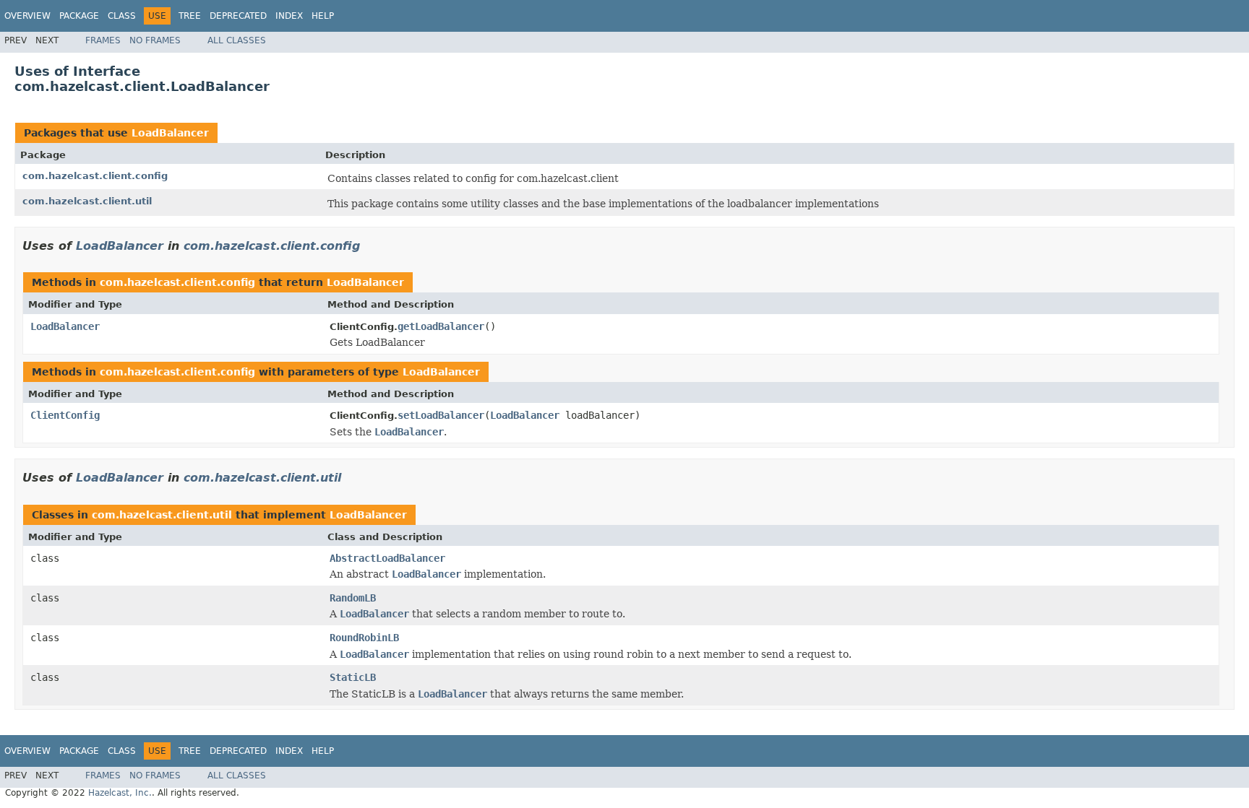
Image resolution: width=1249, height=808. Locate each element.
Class (122, 16)
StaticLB (353, 677)
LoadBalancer (170, 133)
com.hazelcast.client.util (87, 201)
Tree (190, 16)
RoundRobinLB (364, 637)
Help (323, 16)
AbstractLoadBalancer (387, 558)
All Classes (236, 40)
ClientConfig (65, 415)
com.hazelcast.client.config (95, 175)
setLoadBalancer (441, 415)
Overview (27, 16)
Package (79, 16)
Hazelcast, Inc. (120, 793)
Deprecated (238, 16)
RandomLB (353, 598)
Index (289, 16)
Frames (103, 40)
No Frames (155, 40)
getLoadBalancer (441, 326)
